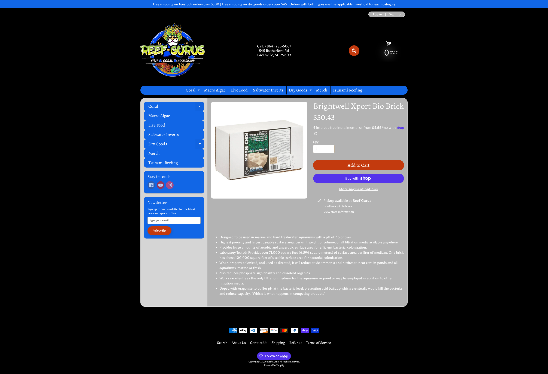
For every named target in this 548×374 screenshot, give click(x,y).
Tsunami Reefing (347, 90)
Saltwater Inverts (268, 90)
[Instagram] (170, 185)
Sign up (395, 14)
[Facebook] (151, 185)
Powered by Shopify (274, 365)
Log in (377, 14)
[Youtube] (160, 185)
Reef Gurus (273, 361)
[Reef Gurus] (172, 50)
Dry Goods (301, 90)
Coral (193, 90)
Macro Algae (215, 90)
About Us (239, 343)
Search (222, 343)
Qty (316, 142)
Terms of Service (318, 343)
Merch (321, 90)
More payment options (358, 189)
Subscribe (159, 230)
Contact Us (258, 343)
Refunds (295, 343)
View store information (338, 212)
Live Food (239, 90)
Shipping (278, 343)
